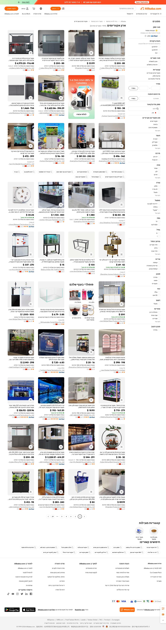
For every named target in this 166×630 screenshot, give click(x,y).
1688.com (59, 620)
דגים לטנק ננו (28, 172)
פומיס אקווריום (82, 172)
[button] (63, 8)
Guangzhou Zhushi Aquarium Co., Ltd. (112, 161)
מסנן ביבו (116, 547)
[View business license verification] (103, 626)
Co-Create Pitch (155, 572)
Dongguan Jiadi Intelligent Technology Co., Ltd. (21, 367)
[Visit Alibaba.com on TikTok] (8, 594)
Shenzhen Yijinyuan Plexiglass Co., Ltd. (51, 220)
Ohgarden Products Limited (85, 68)
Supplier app (80, 610)
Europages (116, 620)
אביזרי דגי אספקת (44, 172)
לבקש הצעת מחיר (91, 572)
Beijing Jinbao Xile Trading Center (52, 269)
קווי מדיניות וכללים (123, 590)
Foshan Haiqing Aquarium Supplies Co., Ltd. (112, 417)
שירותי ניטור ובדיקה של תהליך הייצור (117, 585)
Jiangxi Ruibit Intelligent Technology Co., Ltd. (51, 113)
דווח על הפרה (60, 590)
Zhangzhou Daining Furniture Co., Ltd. (81, 367)
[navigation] (144, 269)
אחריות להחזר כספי (122, 572)
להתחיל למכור (27, 572)
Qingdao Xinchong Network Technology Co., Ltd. (21, 224)
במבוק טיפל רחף (117, 172)
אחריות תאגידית (156, 577)
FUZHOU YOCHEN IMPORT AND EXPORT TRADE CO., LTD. (81, 415)
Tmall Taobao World (72, 620)
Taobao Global (92, 620)
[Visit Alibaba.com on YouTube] (13, 594)
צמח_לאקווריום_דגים (49, 552)
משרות (159, 581)
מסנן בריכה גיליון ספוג (133, 547)
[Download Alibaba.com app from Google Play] (12, 609)
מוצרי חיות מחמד (97, 21)
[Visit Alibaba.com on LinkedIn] (26, 594)
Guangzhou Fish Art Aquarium (84, 221)
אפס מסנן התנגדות (99, 172)
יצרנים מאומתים (91, 568)
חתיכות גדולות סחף (27, 547)
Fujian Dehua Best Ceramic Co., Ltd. (112, 462)
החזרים (62, 581)
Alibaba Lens (149, 610)
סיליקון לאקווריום (100, 552)
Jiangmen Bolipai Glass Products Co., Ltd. (112, 321)
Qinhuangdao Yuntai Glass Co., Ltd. (52, 322)
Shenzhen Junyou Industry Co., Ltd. (112, 274)
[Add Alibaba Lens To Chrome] (127, 609)
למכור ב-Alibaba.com (25, 568)
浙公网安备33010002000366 (119, 627)
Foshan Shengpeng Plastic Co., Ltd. (52, 161)
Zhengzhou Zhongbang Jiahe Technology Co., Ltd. (21, 68)
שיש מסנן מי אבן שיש (100, 547)
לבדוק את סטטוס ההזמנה (23, 577)
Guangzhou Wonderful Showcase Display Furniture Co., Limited (112, 370)
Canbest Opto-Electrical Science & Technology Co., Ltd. (21, 415)
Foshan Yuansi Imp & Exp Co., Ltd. (113, 116)
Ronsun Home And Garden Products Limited (81, 271)
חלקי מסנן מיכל (66, 547)
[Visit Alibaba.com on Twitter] (22, 594)
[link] (163, 608)
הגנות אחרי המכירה (122, 581)
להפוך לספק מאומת (25, 581)
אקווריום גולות (82, 547)
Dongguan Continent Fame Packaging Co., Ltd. (51, 370)
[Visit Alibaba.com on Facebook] (31, 594)
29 (53, 516)
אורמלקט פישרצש (118, 552)
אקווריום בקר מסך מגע (63, 172)
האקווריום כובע (80, 177)
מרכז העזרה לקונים (58, 568)
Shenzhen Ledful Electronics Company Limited (51, 417)
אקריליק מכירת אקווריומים (113, 177)
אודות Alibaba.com (154, 563)
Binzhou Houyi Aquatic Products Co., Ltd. (21, 269)
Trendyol (107, 620)
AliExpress (50, 620)
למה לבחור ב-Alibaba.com (152, 568)
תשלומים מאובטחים (122, 568)
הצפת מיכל (95, 177)
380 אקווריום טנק (135, 552)
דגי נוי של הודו (152, 552)
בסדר (133, 88)
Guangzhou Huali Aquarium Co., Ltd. (82, 161)
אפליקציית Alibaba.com (46, 610)
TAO (100, 620)
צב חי (16, 172)
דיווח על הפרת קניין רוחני (56, 585)
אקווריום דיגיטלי (68, 552)
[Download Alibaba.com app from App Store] (29, 609)
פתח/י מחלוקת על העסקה (56, 577)
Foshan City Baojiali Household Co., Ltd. (21, 164)
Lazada (83, 620)
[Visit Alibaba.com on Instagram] (17, 594)
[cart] (33, 9)
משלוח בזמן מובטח (122, 577)
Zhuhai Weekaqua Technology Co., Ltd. (21, 113)
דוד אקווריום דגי (151, 547)
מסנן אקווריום (83, 552)
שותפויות (29, 585)
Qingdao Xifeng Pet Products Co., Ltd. (112, 68)
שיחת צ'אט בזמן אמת (57, 572)
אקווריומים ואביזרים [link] (81, 21)
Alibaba (123, 21)
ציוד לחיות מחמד (111, 21)
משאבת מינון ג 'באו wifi (47, 547)
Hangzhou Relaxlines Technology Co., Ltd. (112, 223)
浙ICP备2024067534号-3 (141, 627)
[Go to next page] (48, 516)
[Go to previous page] (84, 516)
